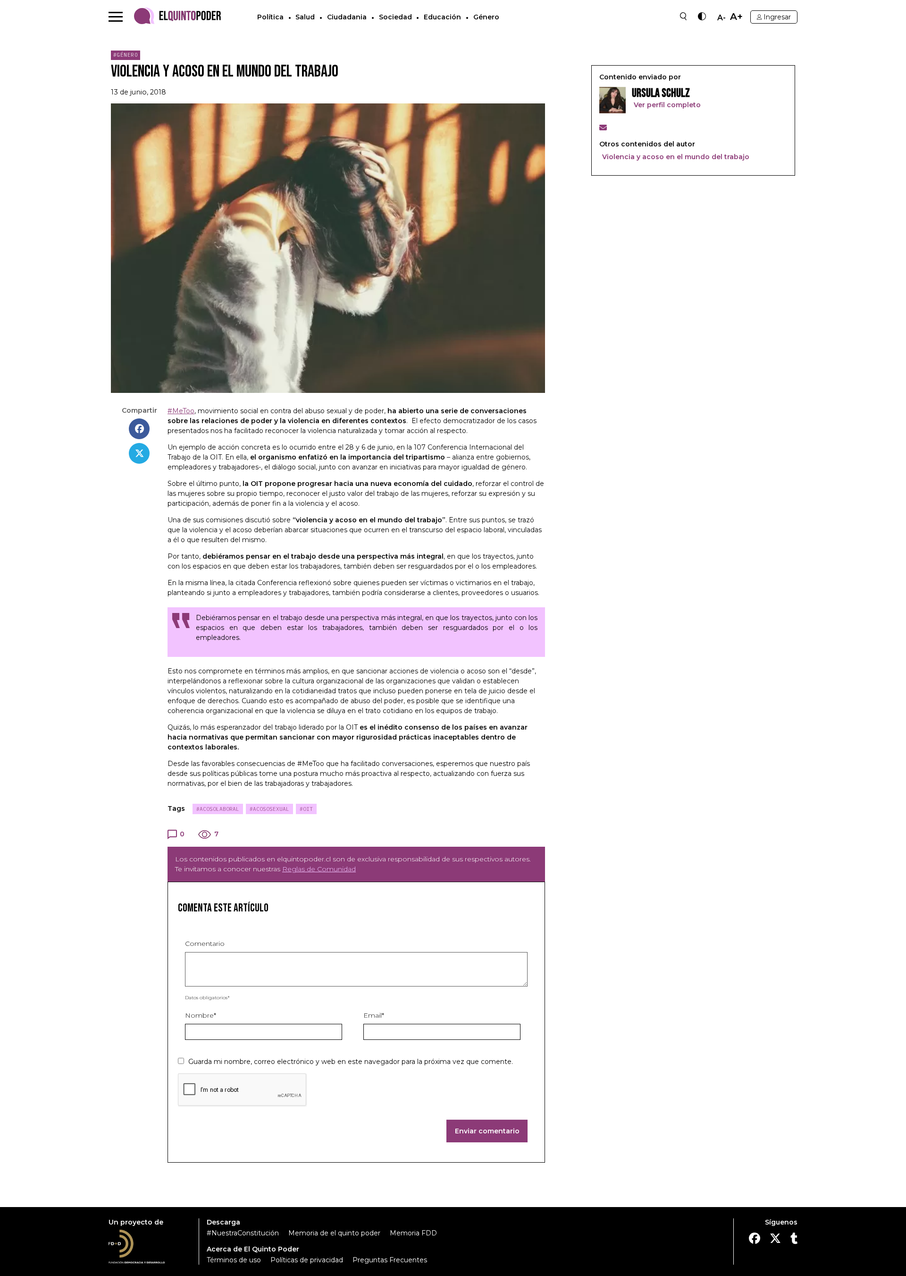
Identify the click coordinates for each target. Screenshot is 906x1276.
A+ (736, 16)
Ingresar (777, 17)
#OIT (306, 809)
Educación (442, 17)
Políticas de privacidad (306, 1260)
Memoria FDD (413, 1233)
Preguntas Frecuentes (389, 1260)
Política (270, 17)
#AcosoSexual (269, 809)
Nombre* (200, 1015)
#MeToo (181, 411)
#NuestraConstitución (243, 1233)
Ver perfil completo (666, 105)
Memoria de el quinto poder (334, 1233)
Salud (305, 17)
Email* (373, 1015)
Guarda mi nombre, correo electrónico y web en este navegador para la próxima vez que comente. (350, 1061)
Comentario (205, 943)
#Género (125, 54)
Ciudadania (347, 17)
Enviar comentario (487, 1131)
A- (721, 18)
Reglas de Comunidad (319, 869)
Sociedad (395, 17)
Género (486, 17)
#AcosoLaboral (217, 809)
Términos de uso (234, 1260)
